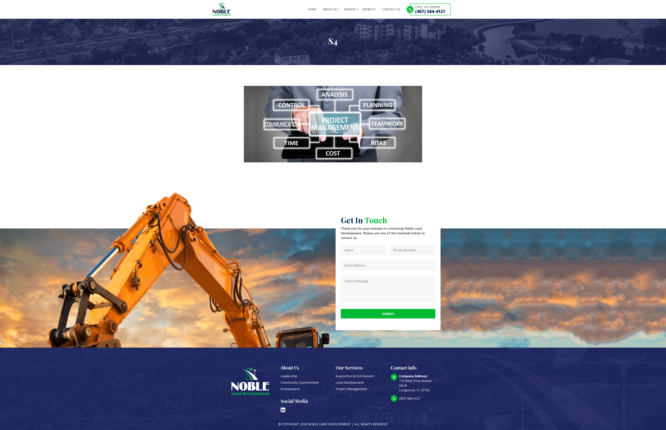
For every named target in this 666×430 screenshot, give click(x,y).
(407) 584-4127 (430, 11)
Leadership (289, 376)
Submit (388, 314)
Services (350, 9)
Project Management (351, 389)
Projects (368, 9)
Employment (290, 389)
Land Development (350, 382)
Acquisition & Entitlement (355, 376)
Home (312, 9)
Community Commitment (300, 382)
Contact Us (391, 9)
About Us (330, 9)
